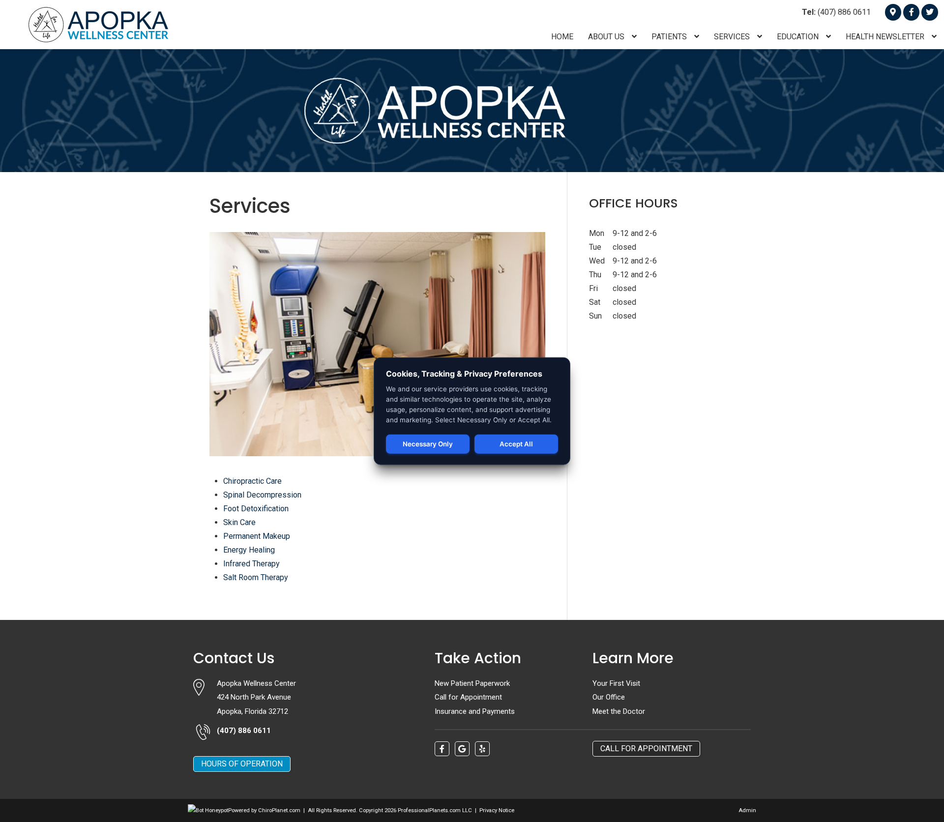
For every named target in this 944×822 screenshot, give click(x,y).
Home (562, 36)
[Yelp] (482, 748)
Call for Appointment (468, 697)
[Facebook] (911, 12)
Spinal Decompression (262, 494)
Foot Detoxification (256, 508)
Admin (747, 810)
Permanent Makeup (256, 536)
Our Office (608, 697)
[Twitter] (929, 12)
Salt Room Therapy (255, 577)
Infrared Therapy (251, 563)
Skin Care (239, 522)
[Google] (893, 12)
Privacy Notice (496, 810)
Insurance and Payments (475, 711)
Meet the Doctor (618, 711)
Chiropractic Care (252, 481)
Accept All (516, 444)
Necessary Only (428, 444)
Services (733, 36)
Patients (670, 36)
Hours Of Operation (242, 763)
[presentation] (208, 810)
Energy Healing (249, 550)
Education (799, 36)
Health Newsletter (886, 36)
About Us (607, 36)
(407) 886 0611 (836, 12)
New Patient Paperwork (472, 683)
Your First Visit (616, 683)
